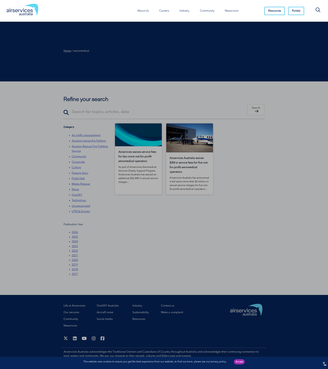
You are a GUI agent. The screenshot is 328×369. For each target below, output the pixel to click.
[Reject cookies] (323, 363)
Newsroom (231, 11)
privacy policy (218, 361)
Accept (239, 362)
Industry (184, 11)
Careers (164, 11)
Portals (296, 11)
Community (207, 11)
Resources (274, 11)
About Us (143, 11)
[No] (325, 365)
